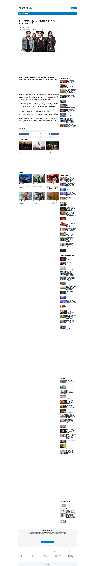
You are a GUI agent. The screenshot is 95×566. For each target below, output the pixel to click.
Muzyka (21, 13)
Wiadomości (33, 555)
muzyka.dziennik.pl (25, 18)
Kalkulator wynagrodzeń (71, 558)
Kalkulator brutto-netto (71, 557)
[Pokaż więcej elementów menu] (76, 11)
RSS (75, 562)
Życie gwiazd (45, 556)
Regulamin (41, 562)
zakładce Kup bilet (23, 121)
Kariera (35, 562)
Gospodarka (33, 554)
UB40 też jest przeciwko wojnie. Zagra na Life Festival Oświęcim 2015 (25, 152)
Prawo (55, 551)
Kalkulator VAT (70, 555)
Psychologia (56, 557)
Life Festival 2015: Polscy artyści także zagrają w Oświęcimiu (38, 152)
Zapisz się (47, 542)
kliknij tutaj (53, 545)
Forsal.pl (20, 555)
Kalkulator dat (70, 551)
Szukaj (74, 8)
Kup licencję (30, 126)
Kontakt (20, 562)
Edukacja (44, 554)
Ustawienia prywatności (67, 562)
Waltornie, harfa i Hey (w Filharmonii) (51, 151)
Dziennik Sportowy (46, 16)
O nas (25, 562)
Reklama (30, 562)
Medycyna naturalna (57, 555)
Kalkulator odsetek (71, 556)
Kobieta (44, 551)
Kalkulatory (70, 549)
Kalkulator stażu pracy (71, 554)
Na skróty (21, 549)
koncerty (31, 18)
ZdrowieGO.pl (21, 556)
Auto (32, 551)
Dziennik (20, 18)
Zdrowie (33, 557)
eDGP (20, 554)
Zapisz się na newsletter (38, 29)
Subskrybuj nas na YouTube (26, 29)
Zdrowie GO (31, 16)
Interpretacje (21, 557)
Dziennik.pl (34, 549)
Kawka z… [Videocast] (38, 16)
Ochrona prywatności (49, 562)
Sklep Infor (21, 558)
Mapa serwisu (58, 562)
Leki (55, 554)
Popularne (48, 172)
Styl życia (55, 558)
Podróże (33, 558)
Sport (32, 556)
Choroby (55, 556)
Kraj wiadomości (55, 172)
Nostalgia (27, 16)
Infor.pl (20, 551)
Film (43, 557)
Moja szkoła (44, 555)
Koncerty (26, 13)
